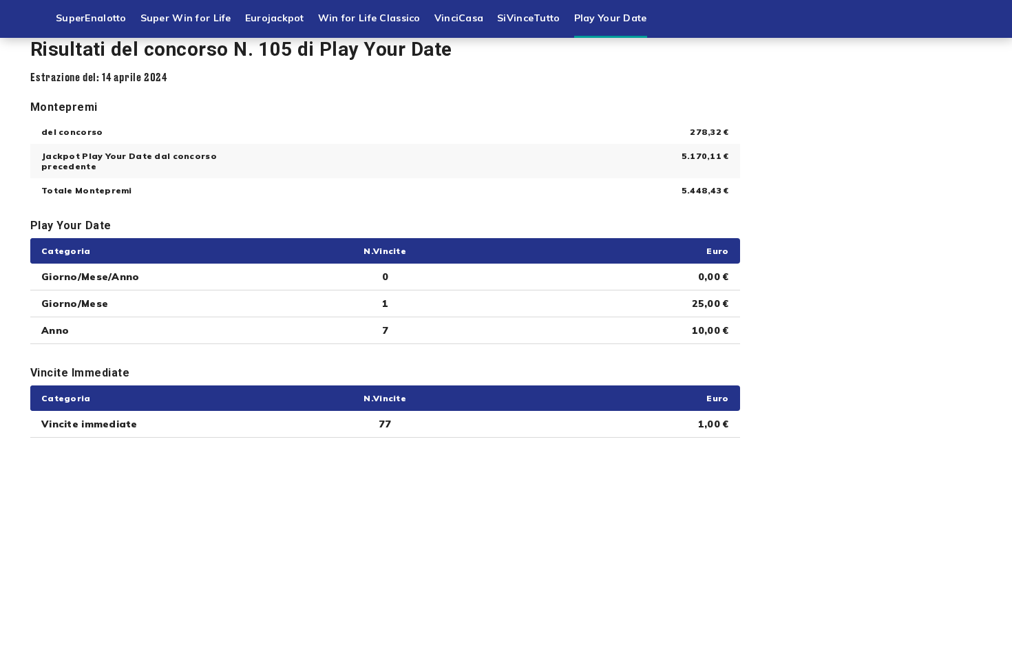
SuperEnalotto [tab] (91, 18)
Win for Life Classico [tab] (369, 18)
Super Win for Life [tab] (185, 18)
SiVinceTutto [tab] (528, 18)
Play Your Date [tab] (610, 18)
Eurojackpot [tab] (274, 18)
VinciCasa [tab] (459, 18)
